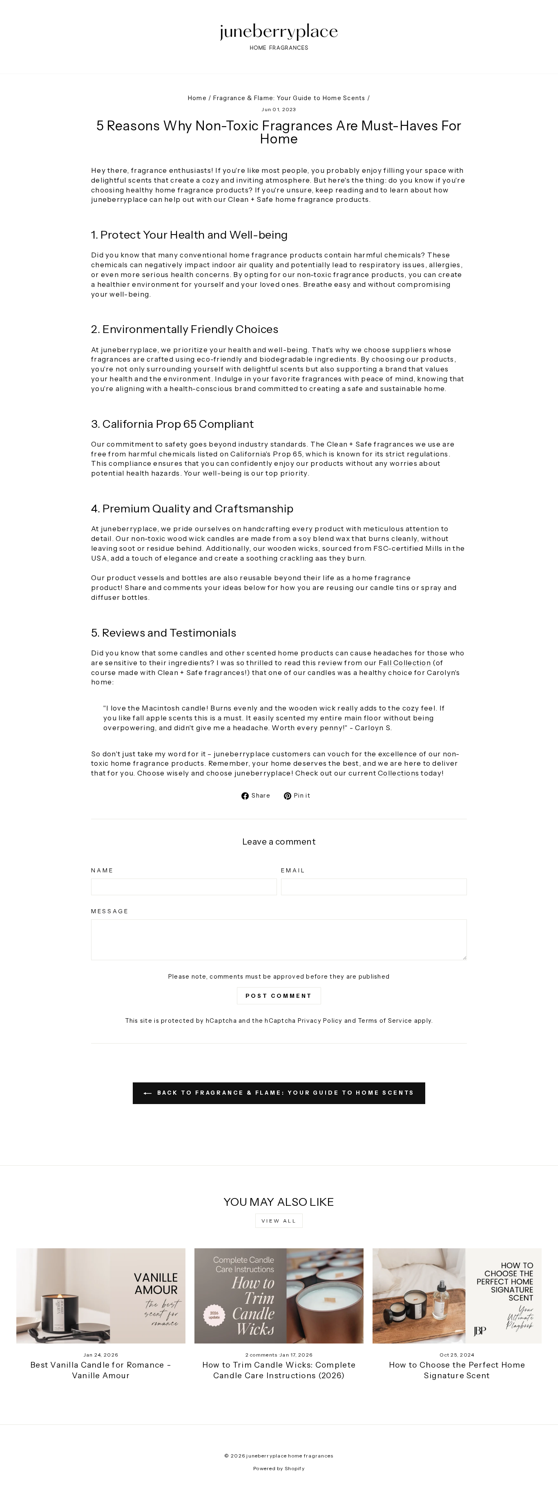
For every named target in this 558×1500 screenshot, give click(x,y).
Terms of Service (385, 1020)
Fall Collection (405, 663)
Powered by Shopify (279, 1468)
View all (279, 1221)
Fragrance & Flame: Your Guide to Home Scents (289, 98)
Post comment (279, 996)
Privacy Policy (320, 1020)
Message (110, 911)
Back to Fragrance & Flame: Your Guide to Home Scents (285, 1092)
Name (102, 870)
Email (293, 870)
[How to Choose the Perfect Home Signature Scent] (457, 1296)
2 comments (262, 1355)
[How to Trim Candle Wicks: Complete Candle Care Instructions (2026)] (279, 1296)
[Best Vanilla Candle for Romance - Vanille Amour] (100, 1296)
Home (197, 98)
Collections (398, 773)
